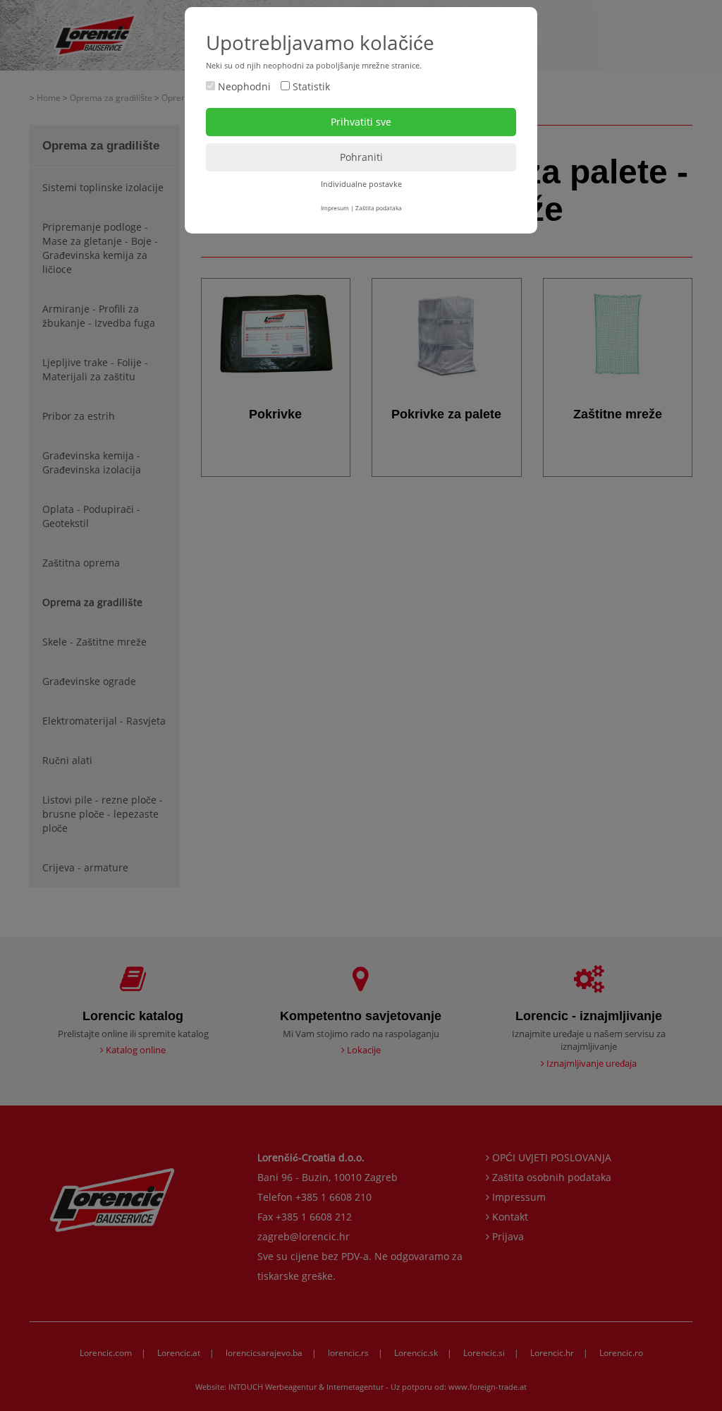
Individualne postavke (361, 183)
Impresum (335, 208)
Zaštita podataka (378, 208)
